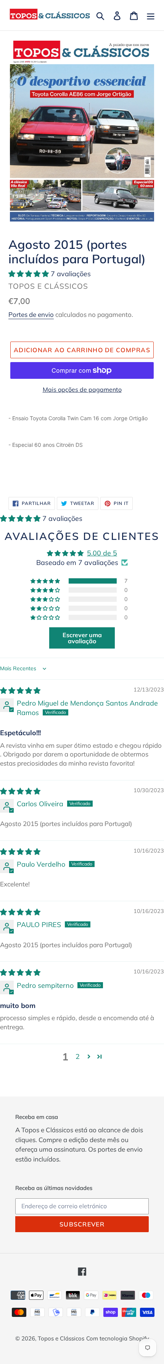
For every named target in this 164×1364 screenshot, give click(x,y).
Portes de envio (31, 314)
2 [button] (78, 1056)
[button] (29, 273)
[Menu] (150, 15)
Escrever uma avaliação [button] (82, 638)
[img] (20, 690)
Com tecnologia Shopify (117, 1338)
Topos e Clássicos (61, 1338)
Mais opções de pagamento (82, 389)
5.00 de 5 (102, 553)
